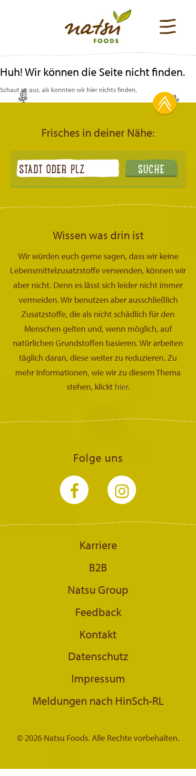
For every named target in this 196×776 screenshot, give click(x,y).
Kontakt (98, 634)
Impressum (98, 678)
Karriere (98, 545)
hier (121, 386)
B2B (98, 567)
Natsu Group (98, 589)
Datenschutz (98, 656)
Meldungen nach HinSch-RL (98, 700)
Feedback (98, 612)
